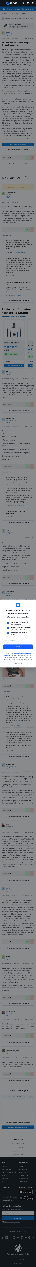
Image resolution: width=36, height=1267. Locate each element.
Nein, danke (18, 663)
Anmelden (18, 646)
